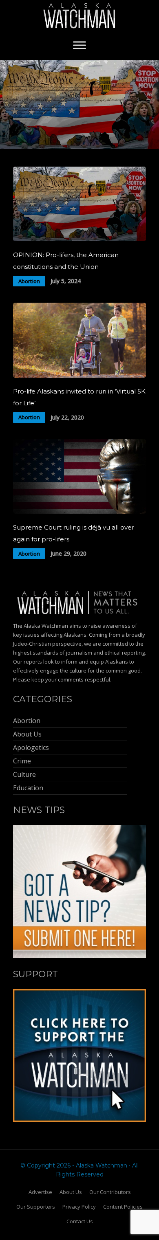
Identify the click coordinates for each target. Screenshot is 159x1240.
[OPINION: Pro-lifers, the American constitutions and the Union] (79, 238)
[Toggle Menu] (79, 45)
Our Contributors (110, 1192)
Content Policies (123, 1206)
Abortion (29, 281)
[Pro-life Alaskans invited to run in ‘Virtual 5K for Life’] (79, 375)
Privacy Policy (79, 1206)
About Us (71, 1192)
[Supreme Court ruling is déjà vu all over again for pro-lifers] (79, 511)
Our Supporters (35, 1206)
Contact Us (79, 1221)
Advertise (40, 1192)
